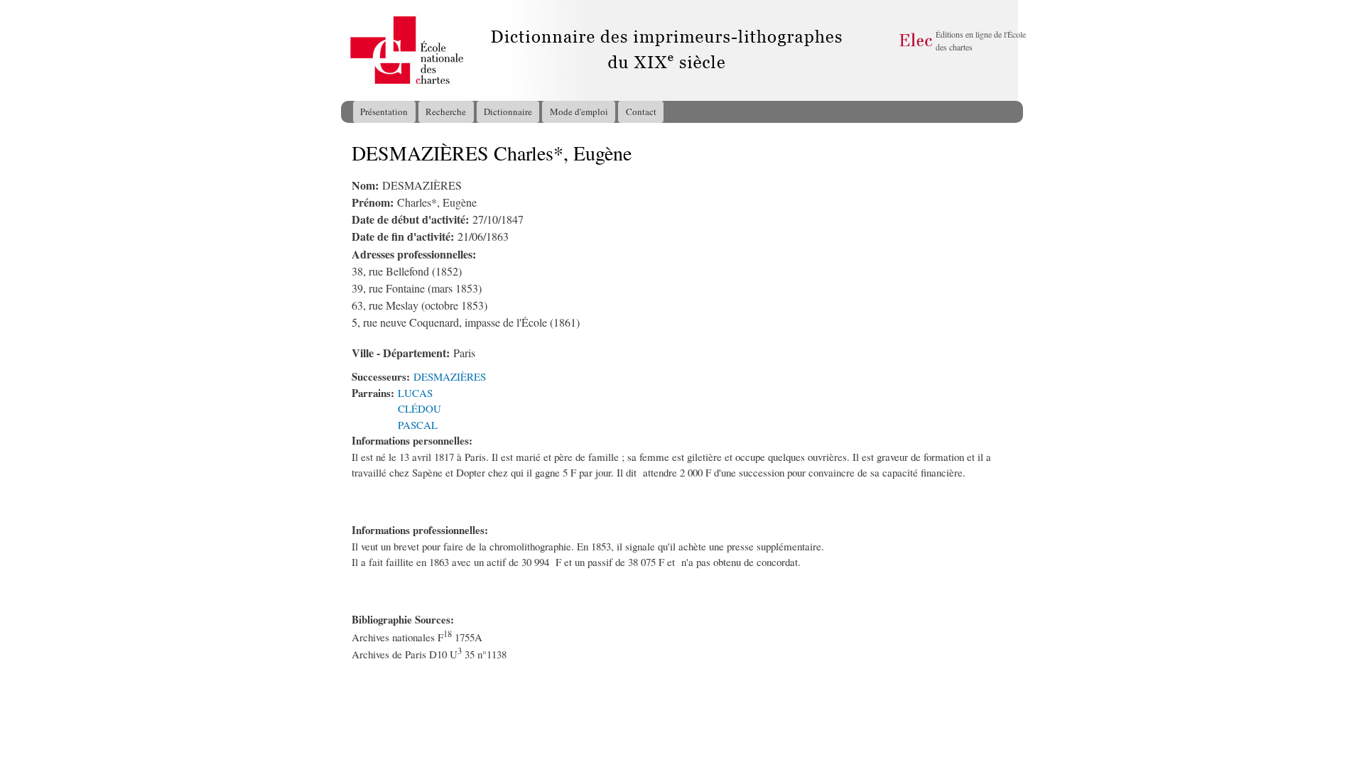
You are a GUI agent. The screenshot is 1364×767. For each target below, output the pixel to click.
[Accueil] (354, 50)
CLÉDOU (419, 408)
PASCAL (418, 425)
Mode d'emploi (579, 111)
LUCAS (415, 393)
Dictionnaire (508, 111)
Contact (641, 111)
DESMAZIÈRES (449, 376)
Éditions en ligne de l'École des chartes (981, 40)
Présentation (384, 111)
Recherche (446, 111)
